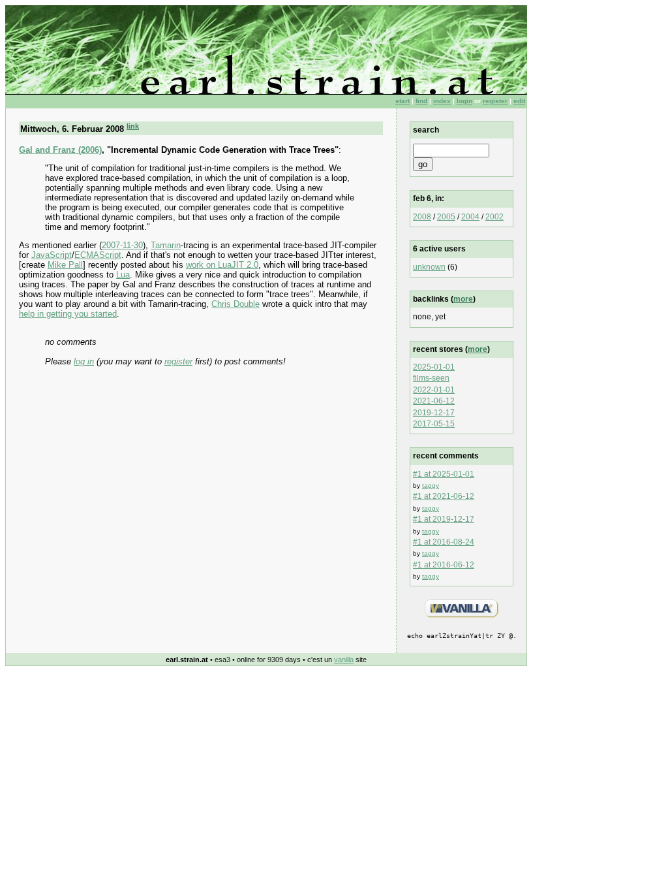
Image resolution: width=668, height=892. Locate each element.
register (495, 100)
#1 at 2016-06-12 (443, 565)
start (402, 100)
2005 (446, 217)
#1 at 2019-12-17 (443, 519)
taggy (430, 485)
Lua (123, 274)
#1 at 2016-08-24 (443, 542)
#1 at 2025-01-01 (443, 474)
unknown (429, 267)
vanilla (344, 659)
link (133, 126)
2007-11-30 (122, 245)
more (463, 299)
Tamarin (166, 245)
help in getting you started (68, 314)
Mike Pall (65, 265)
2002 (494, 217)
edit (519, 100)
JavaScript (51, 255)
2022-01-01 (434, 390)
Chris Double (235, 304)
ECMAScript (97, 255)
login (464, 100)
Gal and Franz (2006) (60, 150)
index (442, 100)
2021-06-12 (434, 401)
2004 (470, 217)
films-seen (431, 378)
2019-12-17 (434, 413)
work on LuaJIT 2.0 (222, 265)
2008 (422, 217)
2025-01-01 (434, 367)
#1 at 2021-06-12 (443, 496)
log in (84, 361)
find (421, 100)
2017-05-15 (434, 424)
